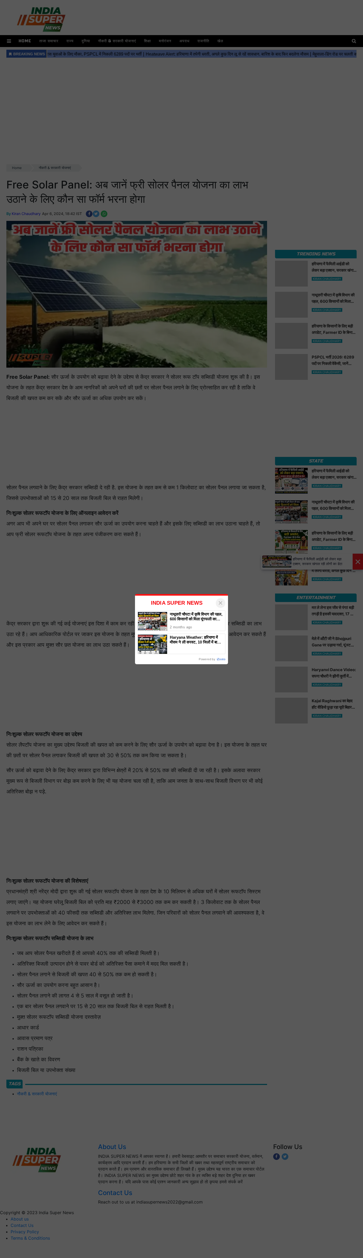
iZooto (221, 659)
